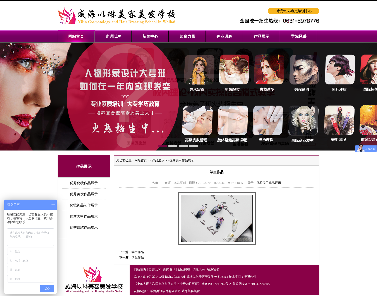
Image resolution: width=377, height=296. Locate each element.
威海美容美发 (191, 291)
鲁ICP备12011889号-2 (217, 284)
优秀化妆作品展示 (84, 183)
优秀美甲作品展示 (84, 216)
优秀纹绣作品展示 (84, 227)
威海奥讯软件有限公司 (165, 291)
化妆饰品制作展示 (84, 205)
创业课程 (184, 269)
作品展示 (158, 160)
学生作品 (138, 252)
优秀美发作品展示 (84, 194)
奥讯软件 (250, 276)
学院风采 (198, 269)
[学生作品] (217, 244)
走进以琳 (155, 269)
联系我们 (213, 269)
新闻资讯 (169, 269)
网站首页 (141, 160)
